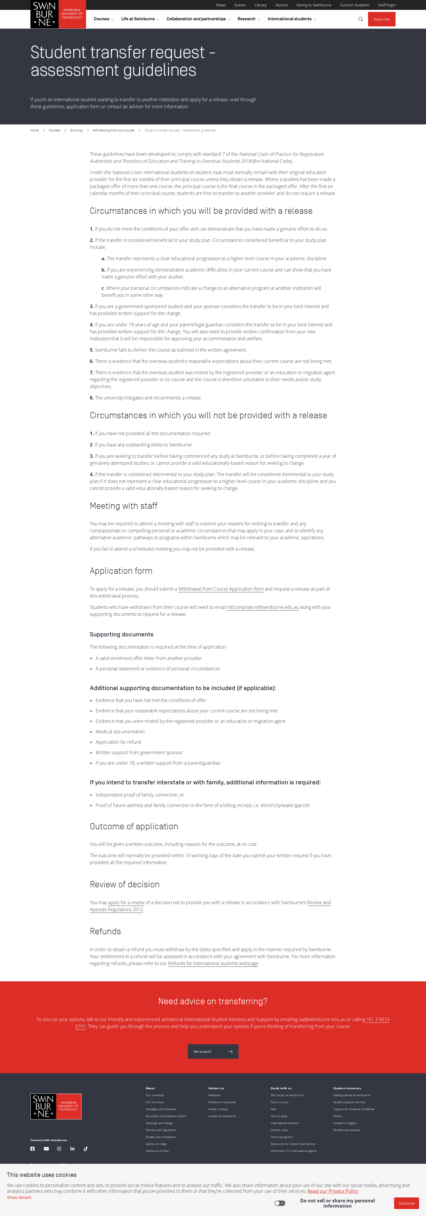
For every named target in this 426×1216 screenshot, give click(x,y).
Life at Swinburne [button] (140, 20)
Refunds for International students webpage (213, 963)
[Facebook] (32, 1149)
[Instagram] (59, 1149)
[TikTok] (86, 1149)
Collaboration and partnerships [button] (199, 20)
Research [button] (249, 20)
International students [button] (292, 20)
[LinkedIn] (72, 1149)
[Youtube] (46, 1149)
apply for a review (126, 902)
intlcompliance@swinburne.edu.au (263, 607)
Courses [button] (104, 20)
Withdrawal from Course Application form (221, 589)
